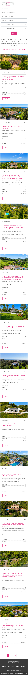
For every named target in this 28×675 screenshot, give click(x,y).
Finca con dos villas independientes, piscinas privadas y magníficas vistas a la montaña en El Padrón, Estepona (13, 277)
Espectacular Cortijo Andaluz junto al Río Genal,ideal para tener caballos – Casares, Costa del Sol (13, 575)
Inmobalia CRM (23, 673)
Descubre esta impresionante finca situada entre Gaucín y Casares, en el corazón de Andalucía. (13, 227)
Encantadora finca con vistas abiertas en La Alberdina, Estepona (13, 327)
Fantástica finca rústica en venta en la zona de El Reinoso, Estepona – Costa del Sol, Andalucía (13, 77)
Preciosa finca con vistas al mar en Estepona (12, 127)
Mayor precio (21, 49)
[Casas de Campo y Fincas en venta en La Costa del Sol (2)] (18, 655)
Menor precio (14, 49)
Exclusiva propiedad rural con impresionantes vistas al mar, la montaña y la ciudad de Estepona (12, 177)
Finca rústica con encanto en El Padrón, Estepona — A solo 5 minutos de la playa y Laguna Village (13, 625)
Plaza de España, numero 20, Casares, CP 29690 (14, 666)
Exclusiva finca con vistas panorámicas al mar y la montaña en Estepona (13, 376)
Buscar (14, 33)
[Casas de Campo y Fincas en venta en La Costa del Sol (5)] (20, 655)
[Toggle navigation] (24, 3)
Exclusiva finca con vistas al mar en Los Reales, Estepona (13, 424)
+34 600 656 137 (14, 669)
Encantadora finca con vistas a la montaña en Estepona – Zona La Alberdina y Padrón (11, 474)
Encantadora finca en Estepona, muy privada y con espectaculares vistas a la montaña (13, 524)
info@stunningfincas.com (15, 670)
